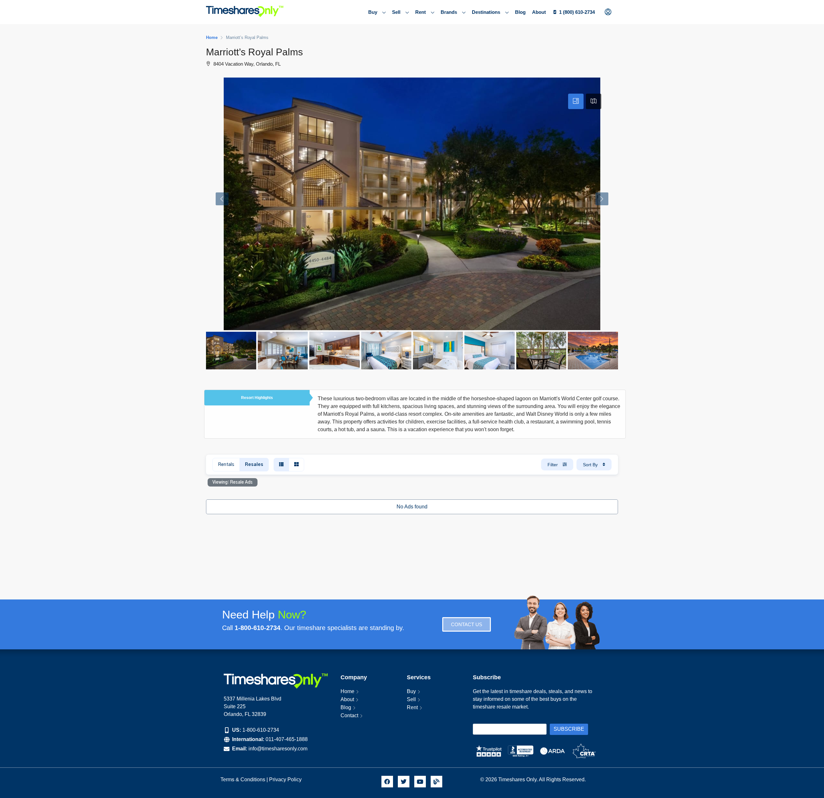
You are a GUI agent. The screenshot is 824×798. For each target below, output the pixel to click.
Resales (254, 464)
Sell (396, 12)
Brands (449, 12)
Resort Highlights (257, 397)
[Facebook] (387, 781)
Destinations (486, 12)
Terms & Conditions (242, 779)
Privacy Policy (286, 779)
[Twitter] (403, 781)
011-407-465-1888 (287, 739)
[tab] (576, 101)
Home (347, 691)
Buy (372, 12)
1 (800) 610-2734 (577, 12)
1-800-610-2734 (260, 730)
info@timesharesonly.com (277, 748)
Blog (520, 12)
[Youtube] (420, 781)
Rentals (226, 464)
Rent (420, 12)
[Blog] (436, 781)
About (539, 12)
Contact (349, 715)
